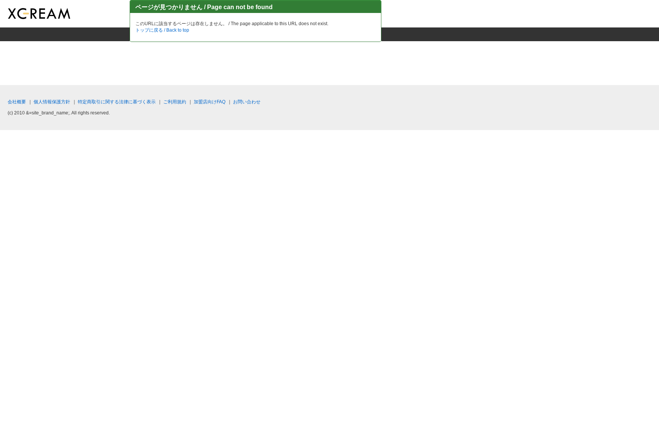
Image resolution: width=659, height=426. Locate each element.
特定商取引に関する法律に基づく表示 (117, 101)
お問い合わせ (246, 101)
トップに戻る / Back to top (162, 30)
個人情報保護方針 (52, 101)
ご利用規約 (174, 101)
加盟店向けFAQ (209, 101)
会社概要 (17, 101)
